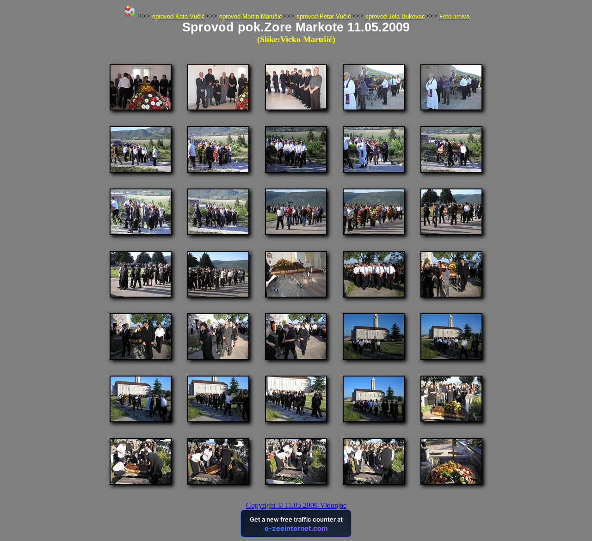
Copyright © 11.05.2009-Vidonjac (296, 505)
